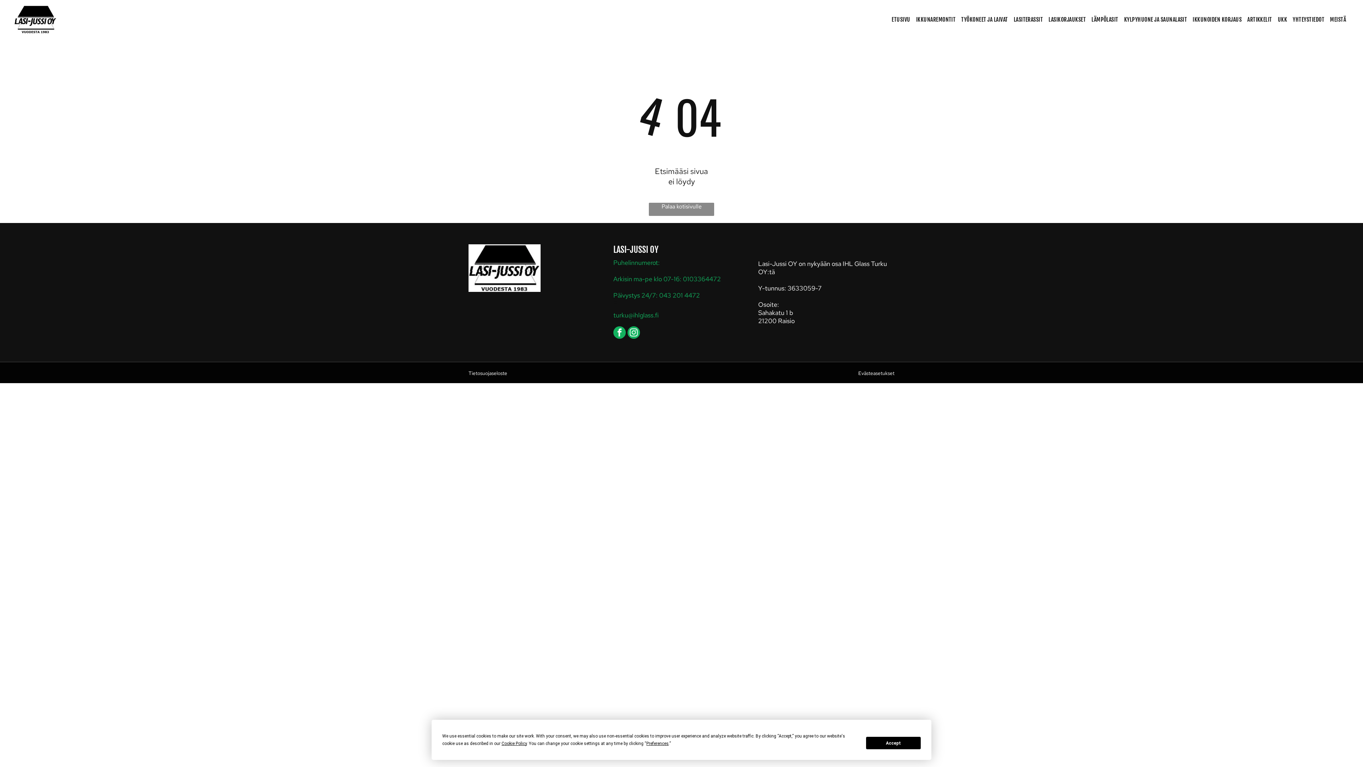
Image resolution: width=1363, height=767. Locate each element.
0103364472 (702, 279)
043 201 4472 (679, 295)
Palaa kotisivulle (682, 206)
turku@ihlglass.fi (636, 315)
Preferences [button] (657, 743)
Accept (893, 743)
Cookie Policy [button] (514, 743)
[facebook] (619, 333)
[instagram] (634, 333)
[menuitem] (901, 19)
